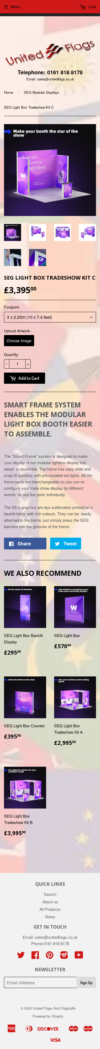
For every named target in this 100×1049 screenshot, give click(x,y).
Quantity (11, 354)
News (50, 916)
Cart (91, 6)
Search (50, 894)
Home (8, 92)
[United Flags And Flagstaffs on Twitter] (21, 956)
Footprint (11, 307)
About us (50, 901)
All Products (50, 909)
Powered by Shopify (48, 1016)
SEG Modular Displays (41, 92)
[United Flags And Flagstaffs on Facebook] (35, 956)
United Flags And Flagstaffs (54, 1008)
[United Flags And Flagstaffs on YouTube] (79, 956)
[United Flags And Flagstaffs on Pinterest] (50, 956)
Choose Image (19, 340)
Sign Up (86, 982)
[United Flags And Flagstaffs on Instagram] (64, 956)
